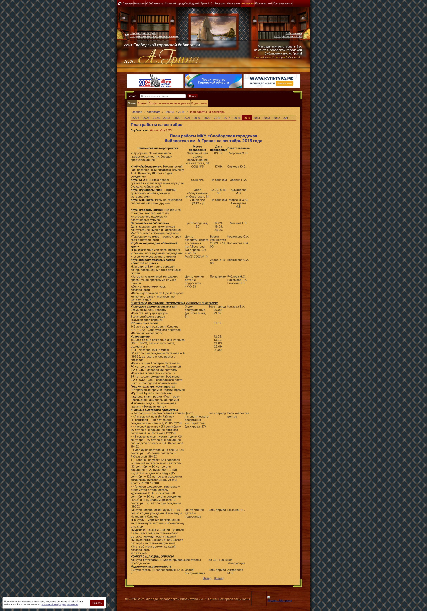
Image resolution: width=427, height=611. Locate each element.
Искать (133, 96)
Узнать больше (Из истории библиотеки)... (278, 57)
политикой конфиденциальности (60, 604)
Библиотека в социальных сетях (288, 35)
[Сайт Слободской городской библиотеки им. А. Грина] (169, 53)
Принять (97, 603)
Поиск (192, 96)
